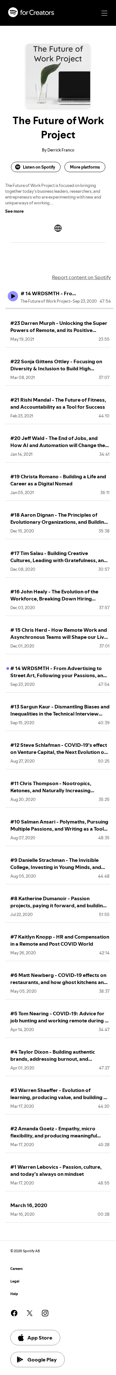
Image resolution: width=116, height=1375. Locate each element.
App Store (39, 1337)
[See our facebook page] (14, 1313)
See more (14, 211)
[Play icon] (13, 296)
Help (14, 1294)
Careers (16, 1268)
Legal (14, 1281)
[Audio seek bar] (59, 308)
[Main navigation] (104, 13)
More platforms (85, 167)
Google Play (42, 1359)
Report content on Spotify (81, 277)
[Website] (58, 228)
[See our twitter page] (30, 1313)
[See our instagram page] (45, 1313)
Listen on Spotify (39, 167)
